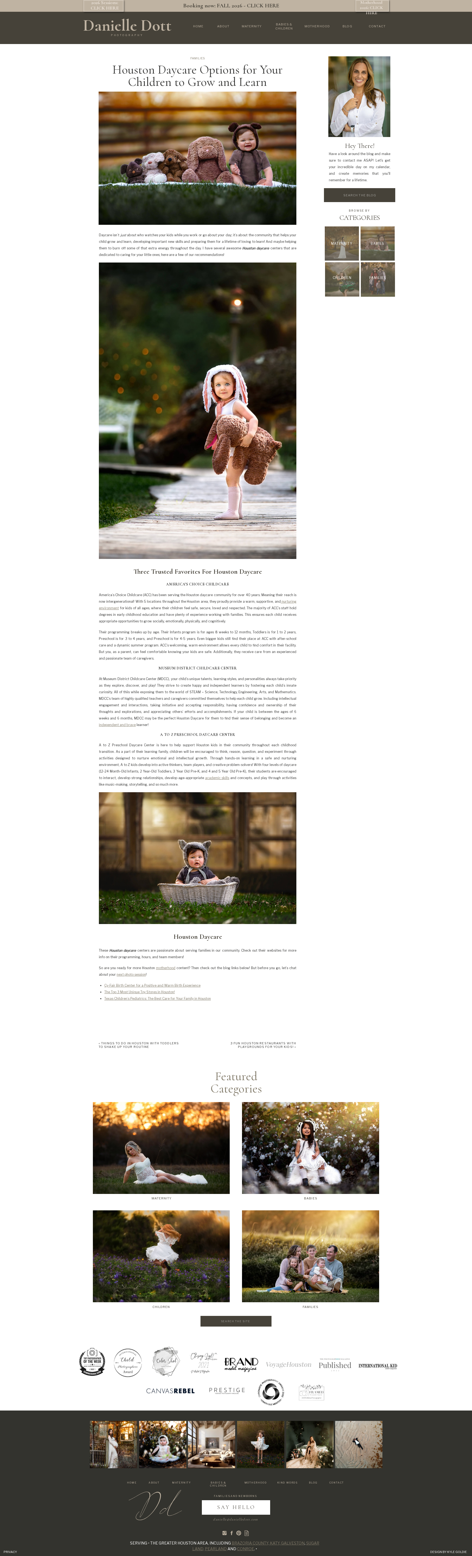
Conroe (245, 1548)
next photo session (131, 974)
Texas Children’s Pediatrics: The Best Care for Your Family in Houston (157, 998)
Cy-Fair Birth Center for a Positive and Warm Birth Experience (152, 985)
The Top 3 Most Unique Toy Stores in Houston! (139, 992)
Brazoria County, (251, 1543)
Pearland (216, 1548)
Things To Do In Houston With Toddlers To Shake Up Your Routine (139, 1045)
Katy (274, 1543)
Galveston (293, 1543)
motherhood (165, 968)
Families (197, 58)
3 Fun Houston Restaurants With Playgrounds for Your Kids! (263, 1045)
